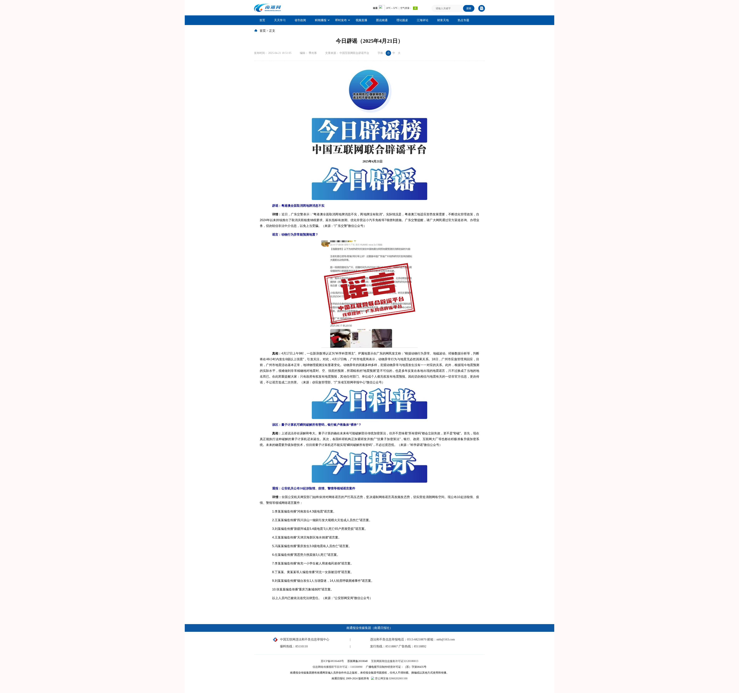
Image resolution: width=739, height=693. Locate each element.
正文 (272, 30)
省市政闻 (300, 20)
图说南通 (382, 20)
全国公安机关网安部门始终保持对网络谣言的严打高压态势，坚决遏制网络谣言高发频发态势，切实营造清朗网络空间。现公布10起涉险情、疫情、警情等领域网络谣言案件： (369, 499)
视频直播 (361, 20)
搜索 (468, 8)
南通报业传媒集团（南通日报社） (369, 627)
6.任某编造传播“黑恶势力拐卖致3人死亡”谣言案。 (303, 554)
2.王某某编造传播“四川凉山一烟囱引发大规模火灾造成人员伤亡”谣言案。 (319, 520)
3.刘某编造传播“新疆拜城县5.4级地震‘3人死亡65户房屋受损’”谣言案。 (317, 528)
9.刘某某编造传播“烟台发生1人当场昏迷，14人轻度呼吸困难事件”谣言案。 (320, 580)
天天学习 (280, 20)
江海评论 (422, 20)
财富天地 (443, 20)
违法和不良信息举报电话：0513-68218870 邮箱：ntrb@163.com (412, 639)
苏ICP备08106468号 (333, 661)
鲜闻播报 (320, 20)
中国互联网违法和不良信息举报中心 (304, 639)
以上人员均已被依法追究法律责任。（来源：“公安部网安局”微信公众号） (319, 598)
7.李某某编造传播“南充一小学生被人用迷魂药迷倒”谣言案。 (310, 563)
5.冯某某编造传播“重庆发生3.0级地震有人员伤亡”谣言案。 (309, 546)
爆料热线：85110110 (294, 646)
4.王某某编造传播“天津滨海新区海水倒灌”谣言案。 (303, 537)
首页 (262, 20)
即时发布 (341, 20)
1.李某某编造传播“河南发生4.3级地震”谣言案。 (301, 511)
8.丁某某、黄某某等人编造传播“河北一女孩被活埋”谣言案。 (310, 572)
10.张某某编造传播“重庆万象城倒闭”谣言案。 (300, 589)
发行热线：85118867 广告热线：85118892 (398, 646)
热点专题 (463, 20)
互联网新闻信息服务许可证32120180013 (394, 661)
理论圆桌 (402, 20)
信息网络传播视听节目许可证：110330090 (338, 666)
